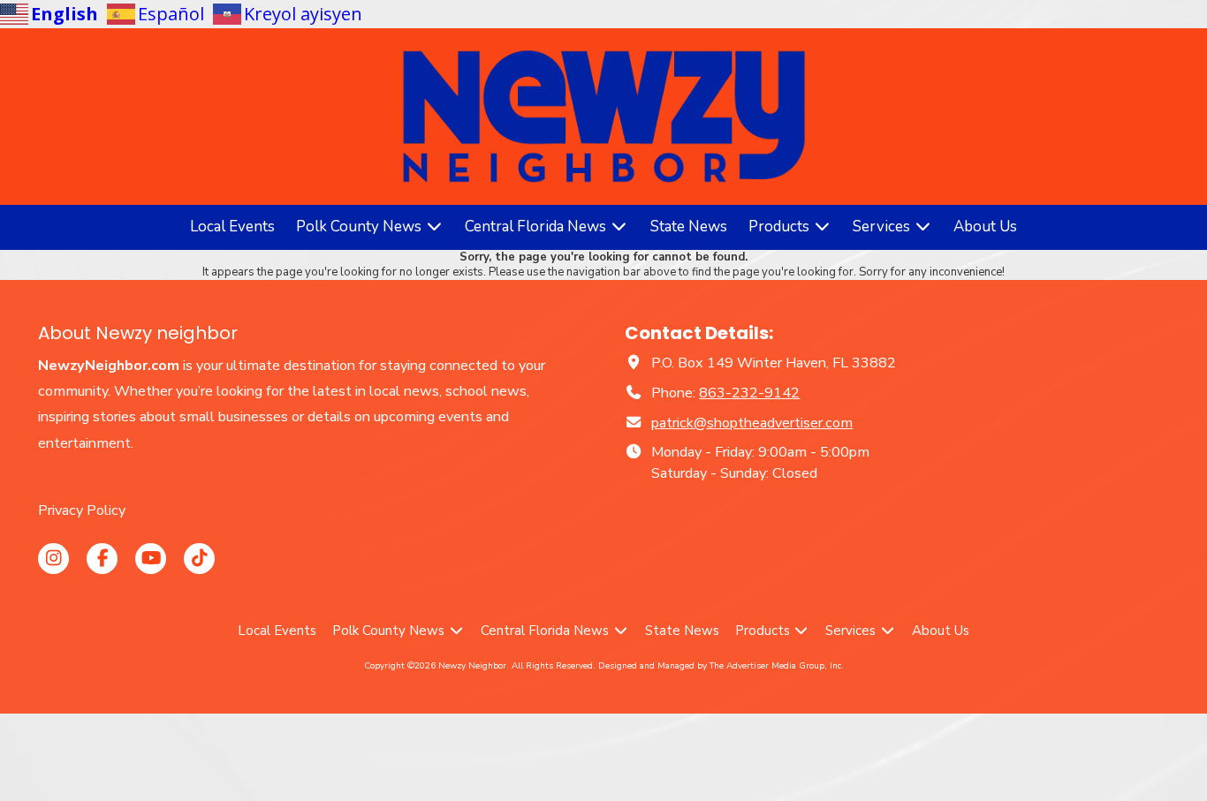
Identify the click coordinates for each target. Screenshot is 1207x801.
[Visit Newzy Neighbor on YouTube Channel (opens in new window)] (150, 558)
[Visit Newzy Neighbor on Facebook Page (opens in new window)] (102, 558)
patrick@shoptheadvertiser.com (752, 423)
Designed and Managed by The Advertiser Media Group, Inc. (721, 666)
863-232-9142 (749, 393)
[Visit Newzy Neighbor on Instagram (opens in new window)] (53, 558)
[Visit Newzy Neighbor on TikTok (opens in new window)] (199, 558)
